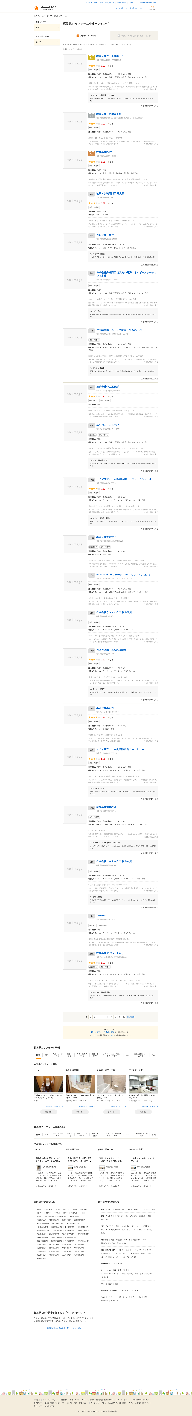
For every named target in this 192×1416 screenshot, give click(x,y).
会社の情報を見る (152, 89)
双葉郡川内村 (66, 1251)
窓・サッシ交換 (124, 1297)
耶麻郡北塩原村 (42, 1227)
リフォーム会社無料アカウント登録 (113, 1403)
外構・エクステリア (108, 1250)
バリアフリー (112, 1297)
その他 (103, 1297)
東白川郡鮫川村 (83, 1241)
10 (124, 1017)
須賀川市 (83, 1209)
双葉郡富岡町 (54, 1251)
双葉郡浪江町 (54, 1255)
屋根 (144, 1240)
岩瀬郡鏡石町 (54, 1220)
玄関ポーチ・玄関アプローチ (141, 1253)
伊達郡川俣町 (74, 1216)
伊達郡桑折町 (49, 1216)
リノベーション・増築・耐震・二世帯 (114, 1270)
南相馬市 (74, 1213)
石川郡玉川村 (54, 1244)
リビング (109, 1216)
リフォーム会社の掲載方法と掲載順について (97, 1400)
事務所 (120, 1263)
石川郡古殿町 (41, 1248)
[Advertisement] (74, 1359)
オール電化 (134, 1290)
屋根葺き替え (121, 1243)
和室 (126, 1216)
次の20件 (131, 1017)
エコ (102, 1284)
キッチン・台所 (149, 1209)
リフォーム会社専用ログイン (148, 3)
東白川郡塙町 (69, 1241)
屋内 (102, 1216)
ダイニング (119, 1216)
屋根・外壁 (104, 1240)
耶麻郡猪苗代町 (83, 1227)
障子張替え (148, 1230)
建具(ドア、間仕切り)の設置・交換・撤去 (115, 1230)
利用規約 (64, 1400)
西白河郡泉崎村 (42, 1237)
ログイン (132, 3)
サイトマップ (74, 1400)
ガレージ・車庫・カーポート (111, 1257)
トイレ (110, 1209)
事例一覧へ (49, 1112)
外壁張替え (137, 1240)
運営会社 (37, 1400)
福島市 (39, 1209)
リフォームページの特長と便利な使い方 (100, 3)
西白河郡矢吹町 (70, 1237)
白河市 (75, 1209)
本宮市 (39, 1216)
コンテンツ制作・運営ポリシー (77, 1403)
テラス (149, 1250)
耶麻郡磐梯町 (69, 1227)
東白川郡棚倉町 (42, 1241)
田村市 (65, 1213)
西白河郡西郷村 (83, 1234)
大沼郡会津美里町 (68, 1234)
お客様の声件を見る (150, 106)
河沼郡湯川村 (57, 1230)
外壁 (112, 1240)
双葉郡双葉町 (41, 1255)
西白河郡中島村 (56, 1237)
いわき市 (66, 1209)
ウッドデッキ (139, 1250)
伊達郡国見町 (62, 1216)
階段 (102, 1219)
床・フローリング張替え (140, 1226)
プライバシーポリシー (51, 1400)
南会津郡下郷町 (79, 1220)
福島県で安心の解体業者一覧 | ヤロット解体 (64, 1328)
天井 (134, 1297)
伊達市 (82, 1213)
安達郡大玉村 (41, 1220)
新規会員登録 (121, 3)
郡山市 (58, 1209)
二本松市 (57, 1213)
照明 (145, 1297)
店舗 (113, 1263)
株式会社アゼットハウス (54, 1106)
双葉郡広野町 (79, 1248)
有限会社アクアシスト (87, 1106)
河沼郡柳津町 (69, 1230)
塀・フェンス (124, 1253)
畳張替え (104, 1233)
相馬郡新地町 (79, 1255)
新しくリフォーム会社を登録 (44, 1406)
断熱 (116, 1284)
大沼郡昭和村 (54, 1234)
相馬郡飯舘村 (41, 1258)
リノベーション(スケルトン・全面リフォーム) (117, 1274)
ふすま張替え (137, 1230)
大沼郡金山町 (41, 1234)
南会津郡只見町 (57, 1223)
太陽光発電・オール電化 (109, 1290)
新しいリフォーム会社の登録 (103, 1032)
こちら (112, 1035)
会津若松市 (49, 1209)
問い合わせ (95, 1403)
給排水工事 (115, 1301)
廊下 (107, 1219)
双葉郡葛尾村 (66, 1255)
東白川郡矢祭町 (56, 1241)
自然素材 (109, 1284)
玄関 (149, 1216)
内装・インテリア (107, 1226)
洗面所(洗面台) (120, 1209)
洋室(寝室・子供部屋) (138, 1216)
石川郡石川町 (41, 1244)
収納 (139, 1297)
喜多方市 (40, 1213)
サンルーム (104, 1253)
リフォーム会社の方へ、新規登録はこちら (127, 8)
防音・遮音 (104, 1301)
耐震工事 (149, 1274)
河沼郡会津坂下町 (43, 1230)
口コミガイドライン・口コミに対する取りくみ (132, 1400)
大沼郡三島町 (82, 1230)
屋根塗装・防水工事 (108, 1243)
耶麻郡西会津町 (56, 1227)
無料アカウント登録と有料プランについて (49, 1403)
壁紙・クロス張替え (122, 1226)
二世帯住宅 (104, 1277)
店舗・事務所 (105, 1263)
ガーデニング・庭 (129, 1257)
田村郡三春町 (54, 1248)
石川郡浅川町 (79, 1244)
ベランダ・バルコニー (125, 1250)
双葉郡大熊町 (79, 1251)
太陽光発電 (124, 1290)
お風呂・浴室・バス (134, 1209)
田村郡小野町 (66, 1248)
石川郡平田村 (66, 1244)
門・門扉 (114, 1253)
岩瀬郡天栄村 (66, 1220)
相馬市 (48, 1213)
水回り (103, 1209)
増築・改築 (139, 1274)
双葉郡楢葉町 (41, 1251)
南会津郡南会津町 (73, 1223)
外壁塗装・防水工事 (123, 1240)
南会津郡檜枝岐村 (43, 1223)
